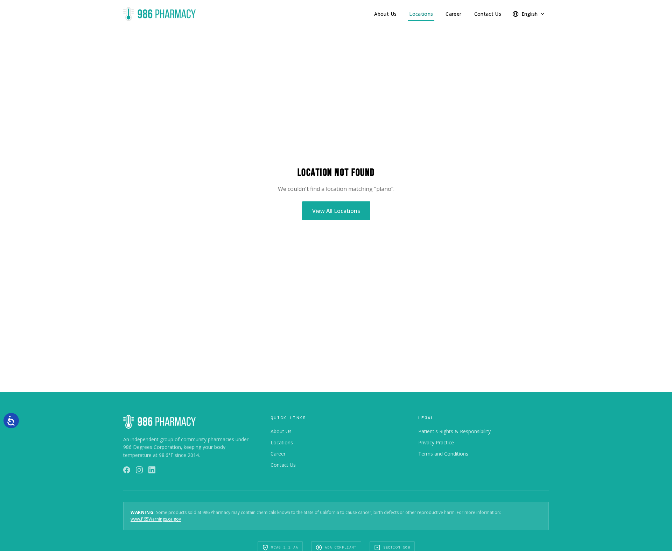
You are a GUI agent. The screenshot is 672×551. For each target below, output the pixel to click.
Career (453, 13)
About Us (385, 13)
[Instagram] (139, 469)
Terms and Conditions (443, 453)
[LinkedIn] (151, 469)
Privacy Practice (436, 442)
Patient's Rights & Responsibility (454, 431)
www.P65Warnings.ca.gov (156, 519)
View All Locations (336, 211)
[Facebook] (126, 469)
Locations (421, 13)
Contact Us (488, 13)
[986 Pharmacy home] (159, 14)
